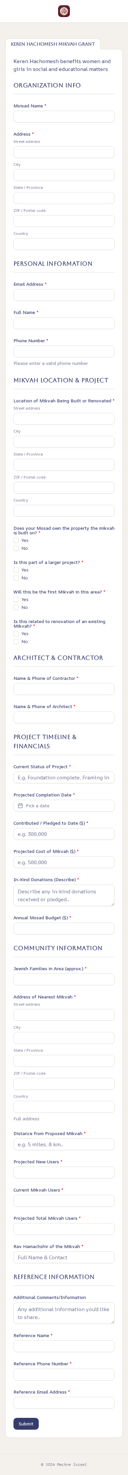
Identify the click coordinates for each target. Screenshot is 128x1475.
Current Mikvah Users (38, 1190)
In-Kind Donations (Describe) (46, 879)
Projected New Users (37, 1161)
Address (23, 134)
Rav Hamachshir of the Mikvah (48, 1246)
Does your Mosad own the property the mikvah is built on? (64, 530)
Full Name (25, 312)
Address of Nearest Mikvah (44, 997)
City (17, 164)
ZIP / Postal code (29, 210)
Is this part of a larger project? (48, 562)
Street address (26, 141)
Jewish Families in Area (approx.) (50, 968)
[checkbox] (16, 540)
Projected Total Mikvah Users (47, 1218)
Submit (26, 1423)
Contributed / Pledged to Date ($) (50, 823)
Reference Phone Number (42, 1363)
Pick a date (38, 805)
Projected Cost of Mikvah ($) (46, 851)
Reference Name (33, 1335)
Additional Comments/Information (49, 1297)
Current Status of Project (42, 766)
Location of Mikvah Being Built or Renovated (64, 400)
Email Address (30, 284)
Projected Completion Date (44, 795)
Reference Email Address (41, 1392)
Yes (25, 540)
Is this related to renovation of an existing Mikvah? (59, 623)
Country (20, 233)
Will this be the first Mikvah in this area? (59, 592)
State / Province (28, 187)
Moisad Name (29, 105)
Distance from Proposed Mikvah (49, 1133)
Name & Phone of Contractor (45, 678)
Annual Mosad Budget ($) (42, 917)
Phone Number (30, 340)
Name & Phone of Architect (44, 706)
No (24, 548)
